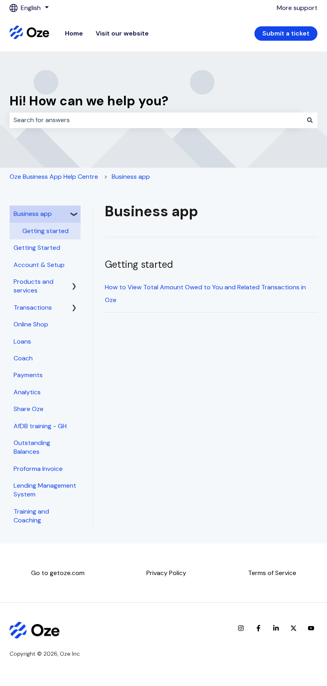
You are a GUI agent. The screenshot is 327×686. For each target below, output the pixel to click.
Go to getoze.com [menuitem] (58, 573)
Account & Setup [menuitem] (39, 265)
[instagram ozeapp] (240, 628)
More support (297, 8)
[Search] (309, 120)
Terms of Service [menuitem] (272, 573)
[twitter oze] (293, 628)
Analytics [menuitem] (27, 392)
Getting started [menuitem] (45, 231)
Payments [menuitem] (28, 375)
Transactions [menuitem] (33, 307)
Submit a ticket (285, 33)
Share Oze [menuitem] (28, 409)
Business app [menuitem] (33, 214)
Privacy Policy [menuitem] (166, 573)
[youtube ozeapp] (311, 628)
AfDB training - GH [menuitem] (40, 426)
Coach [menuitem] (23, 358)
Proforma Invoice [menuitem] (38, 469)
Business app (131, 176)
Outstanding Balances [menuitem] (32, 447)
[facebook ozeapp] (258, 628)
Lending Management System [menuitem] (45, 489)
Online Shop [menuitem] (31, 324)
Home (74, 33)
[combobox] (156, 120)
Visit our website (122, 33)
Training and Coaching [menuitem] (31, 515)
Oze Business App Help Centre (54, 176)
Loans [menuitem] (22, 341)
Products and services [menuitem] (33, 286)
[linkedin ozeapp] (276, 628)
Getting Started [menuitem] (37, 247)
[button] (74, 214)
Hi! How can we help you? (89, 101)
